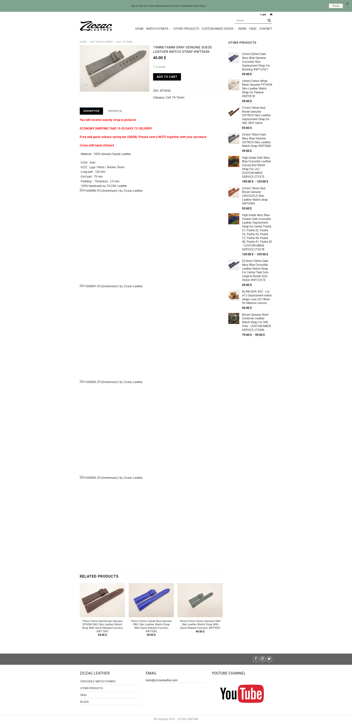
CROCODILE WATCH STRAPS (97, 681)
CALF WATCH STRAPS (101, 41)
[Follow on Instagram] (263, 659)
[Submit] (269, 20)
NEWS (242, 28)
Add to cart (167, 77)
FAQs (252, 28)
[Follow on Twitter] (269, 659)
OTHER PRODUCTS (186, 28)
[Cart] (271, 14)
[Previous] (80, 615)
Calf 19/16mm (124, 41)
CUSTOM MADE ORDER (217, 28)
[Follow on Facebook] (256, 659)
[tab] (91, 111)
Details (336, 5)
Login (263, 14)
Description (91, 111)
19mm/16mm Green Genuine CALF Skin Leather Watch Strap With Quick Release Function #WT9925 (200, 625)
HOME (139, 28)
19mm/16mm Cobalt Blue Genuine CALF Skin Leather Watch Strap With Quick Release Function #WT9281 (151, 626)
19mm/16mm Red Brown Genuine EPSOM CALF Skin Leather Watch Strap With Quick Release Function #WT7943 (102, 626)
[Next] (222, 615)
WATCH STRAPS (157, 28)
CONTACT (265, 28)
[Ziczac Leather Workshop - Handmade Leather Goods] (96, 25)
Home (83, 41)
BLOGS (84, 701)
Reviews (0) (115, 111)
